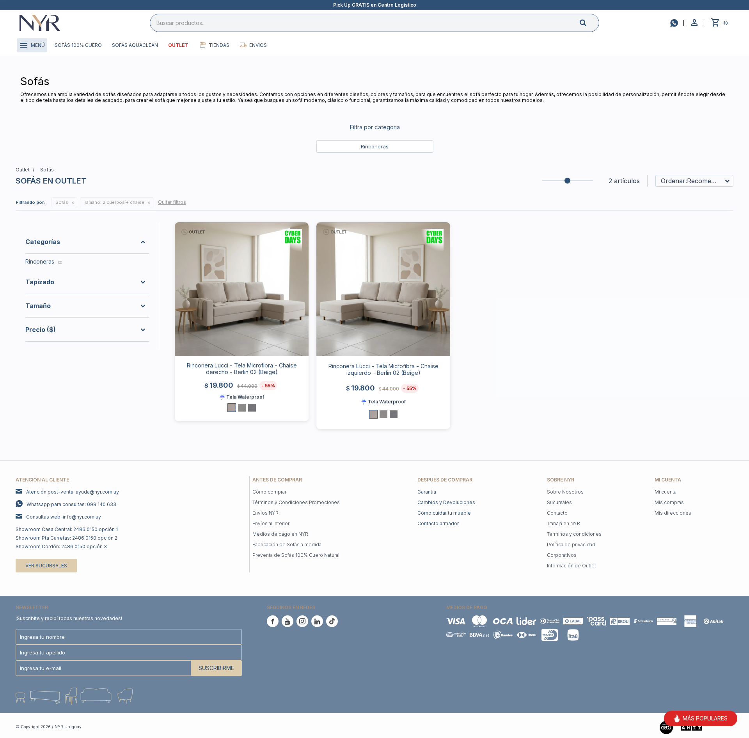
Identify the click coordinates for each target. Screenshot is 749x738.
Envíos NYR (265, 513)
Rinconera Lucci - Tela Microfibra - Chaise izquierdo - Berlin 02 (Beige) (383, 369)
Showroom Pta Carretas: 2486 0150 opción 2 (66, 538)
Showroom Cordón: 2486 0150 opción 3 (61, 546)
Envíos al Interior (270, 523)
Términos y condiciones (574, 534)
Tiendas (219, 45)
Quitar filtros (172, 202)
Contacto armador (438, 523)
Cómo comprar (269, 492)
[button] (589, 22)
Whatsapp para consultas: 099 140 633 (71, 504)
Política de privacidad (571, 544)
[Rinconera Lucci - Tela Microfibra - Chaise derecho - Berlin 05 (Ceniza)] (242, 408)
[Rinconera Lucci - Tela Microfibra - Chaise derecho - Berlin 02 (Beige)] (242, 289)
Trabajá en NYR (563, 523)
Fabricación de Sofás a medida (286, 544)
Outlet (178, 45)
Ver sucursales (46, 566)
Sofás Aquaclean (135, 45)
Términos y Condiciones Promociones (296, 502)
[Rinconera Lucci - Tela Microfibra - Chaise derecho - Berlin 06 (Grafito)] (252, 408)
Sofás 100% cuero (78, 45)
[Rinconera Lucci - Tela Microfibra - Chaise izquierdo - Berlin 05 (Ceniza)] (383, 414)
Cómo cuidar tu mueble (444, 513)
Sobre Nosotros (565, 492)
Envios (258, 45)
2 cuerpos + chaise (114, 202)
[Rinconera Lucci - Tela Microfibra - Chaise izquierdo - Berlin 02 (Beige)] (383, 289)
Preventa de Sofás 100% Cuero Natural (295, 555)
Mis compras (669, 502)
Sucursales (559, 502)
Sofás (61, 202)
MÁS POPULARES (705, 718)
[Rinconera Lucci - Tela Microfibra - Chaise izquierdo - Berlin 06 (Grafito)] (394, 414)
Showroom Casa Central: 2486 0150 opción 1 (67, 529)
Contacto (557, 513)
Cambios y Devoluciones (446, 502)
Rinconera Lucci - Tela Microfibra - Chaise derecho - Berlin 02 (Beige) (242, 368)
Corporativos (562, 555)
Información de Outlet (571, 566)
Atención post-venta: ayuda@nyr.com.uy (72, 492)
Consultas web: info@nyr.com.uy (63, 517)
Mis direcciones (673, 513)
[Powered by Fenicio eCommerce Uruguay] (721, 727)
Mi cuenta (665, 492)
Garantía (426, 492)
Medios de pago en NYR (280, 534)
